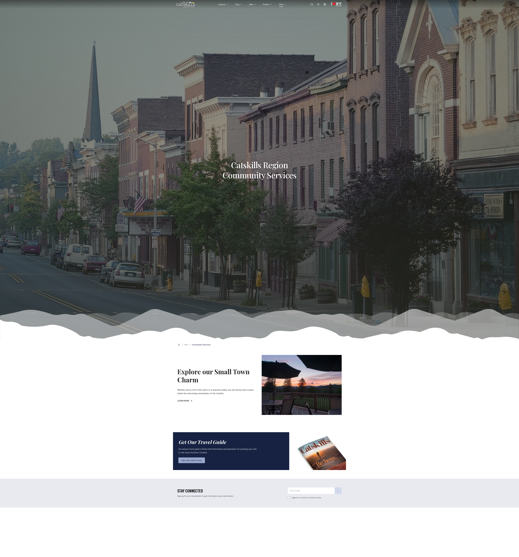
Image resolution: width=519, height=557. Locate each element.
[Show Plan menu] (285, 4)
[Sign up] (338, 490)
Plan (281, 4)
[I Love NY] (336, 4)
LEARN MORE (183, 401)
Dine (251, 4)
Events (266, 4)
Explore (222, 4)
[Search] (312, 4)
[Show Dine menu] (255, 4)
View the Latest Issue (192, 460)
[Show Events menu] (271, 4)
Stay (237, 4)
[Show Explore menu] (227, 4)
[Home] (179, 345)
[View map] (325, 4)
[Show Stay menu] (241, 4)
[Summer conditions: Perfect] (318, 4)
